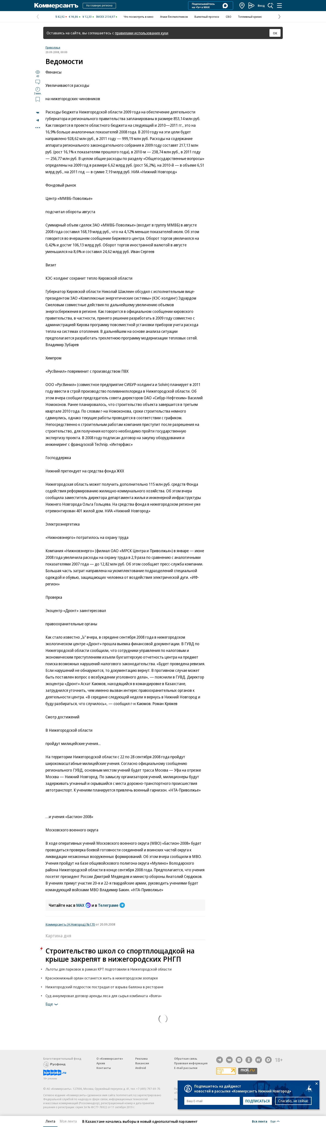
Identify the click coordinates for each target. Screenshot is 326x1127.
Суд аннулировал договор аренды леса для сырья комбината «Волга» (103, 995)
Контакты (103, 1068)
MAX (80, 905)
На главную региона (99, 5)
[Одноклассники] (248, 1060)
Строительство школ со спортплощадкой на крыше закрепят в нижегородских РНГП (119, 955)
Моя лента (68, 1121)
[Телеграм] (219, 1060)
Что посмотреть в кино (138, 17)
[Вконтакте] (229, 1060)
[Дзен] (239, 1060)
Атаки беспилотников (174, 17)
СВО (228, 17)
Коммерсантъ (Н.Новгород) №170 (70, 924)
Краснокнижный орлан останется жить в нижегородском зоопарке (101, 978)
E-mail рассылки (185, 1068)
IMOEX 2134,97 (105, 17)
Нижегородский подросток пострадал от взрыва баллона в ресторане (104, 986)
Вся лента (259, 1121)
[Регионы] (242, 5)
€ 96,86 (73, 17)
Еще (49, 1004)
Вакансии (142, 1063)
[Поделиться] (37, 112)
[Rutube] (258, 1060)
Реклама (141, 1059)
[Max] (268, 1060)
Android (140, 1068)
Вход (261, 6)
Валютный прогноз (206, 17)
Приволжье (52, 47)
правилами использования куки (141, 32)
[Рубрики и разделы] (279, 5)
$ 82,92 (60, 17)
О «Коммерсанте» (109, 1059)
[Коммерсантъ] (56, 5)
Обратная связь (185, 1059)
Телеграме (108, 905)
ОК (275, 33)
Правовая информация (191, 1063)
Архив (100, 1063)
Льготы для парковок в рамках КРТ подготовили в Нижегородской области (108, 969)
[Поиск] (270, 5)
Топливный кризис (250, 17)
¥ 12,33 (87, 17)
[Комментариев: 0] (37, 82)
